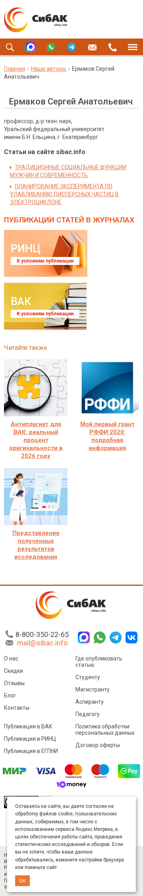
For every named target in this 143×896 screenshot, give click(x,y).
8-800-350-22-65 (42, 634)
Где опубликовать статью (98, 661)
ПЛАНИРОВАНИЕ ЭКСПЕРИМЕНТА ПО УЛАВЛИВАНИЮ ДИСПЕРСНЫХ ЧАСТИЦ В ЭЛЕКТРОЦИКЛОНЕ (64, 194)
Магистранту (92, 689)
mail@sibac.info (42, 643)
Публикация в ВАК (28, 726)
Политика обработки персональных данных (105, 729)
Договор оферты (97, 745)
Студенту (87, 677)
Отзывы (14, 683)
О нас (11, 658)
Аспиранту (89, 702)
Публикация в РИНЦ (30, 739)
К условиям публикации (45, 261)
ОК (22, 881)
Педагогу (87, 714)
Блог (10, 695)
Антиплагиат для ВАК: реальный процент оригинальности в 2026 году (36, 440)
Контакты (16, 708)
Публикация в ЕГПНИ (31, 751)
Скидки (13, 671)
